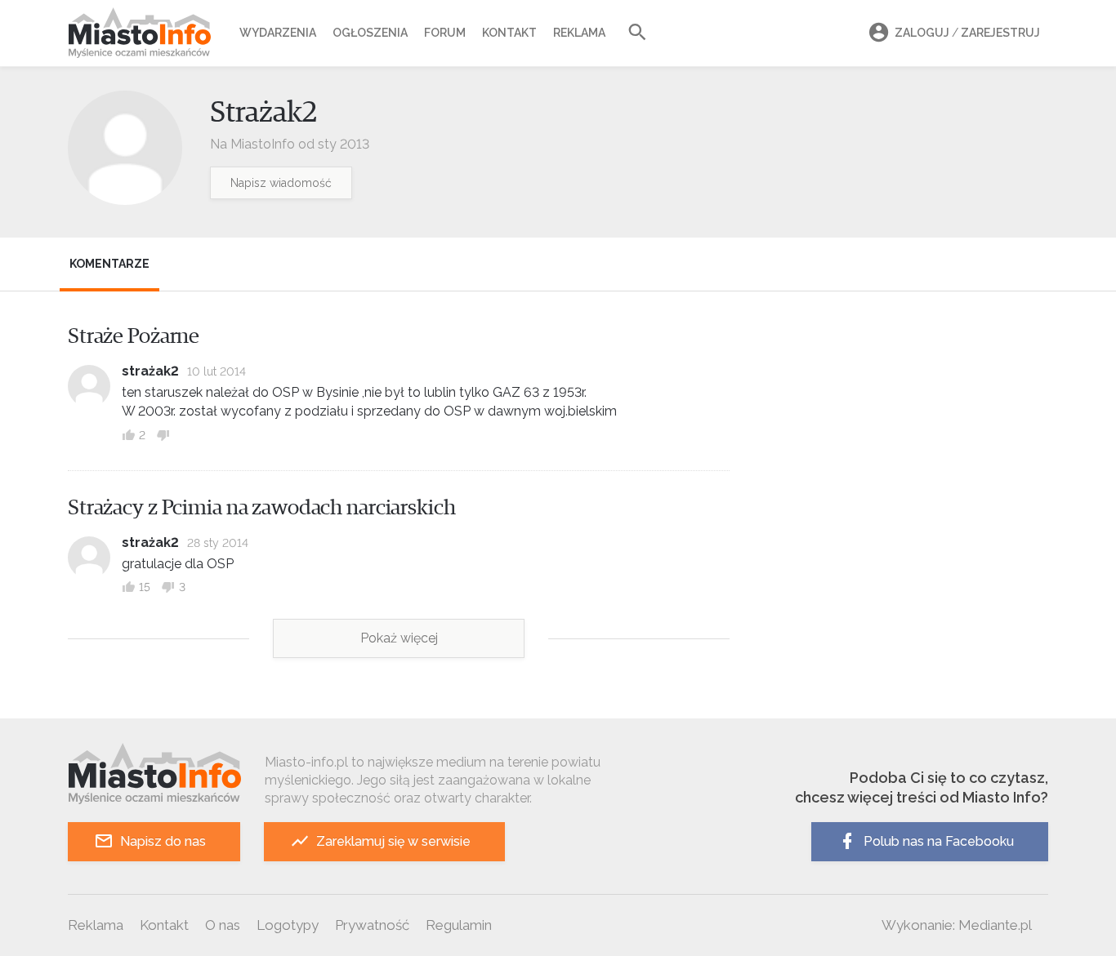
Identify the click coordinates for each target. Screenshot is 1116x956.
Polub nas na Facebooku (939, 841)
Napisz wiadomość (281, 182)
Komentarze (109, 263)
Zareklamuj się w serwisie (393, 841)
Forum (445, 32)
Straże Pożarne (133, 336)
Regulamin (459, 925)
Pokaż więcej (399, 638)
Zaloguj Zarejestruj (967, 32)
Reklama (579, 32)
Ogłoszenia (370, 32)
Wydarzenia (277, 32)
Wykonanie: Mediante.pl (957, 925)
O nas (222, 925)
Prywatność (372, 925)
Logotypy (288, 925)
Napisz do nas (163, 841)
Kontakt (509, 32)
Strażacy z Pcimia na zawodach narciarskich (262, 507)
